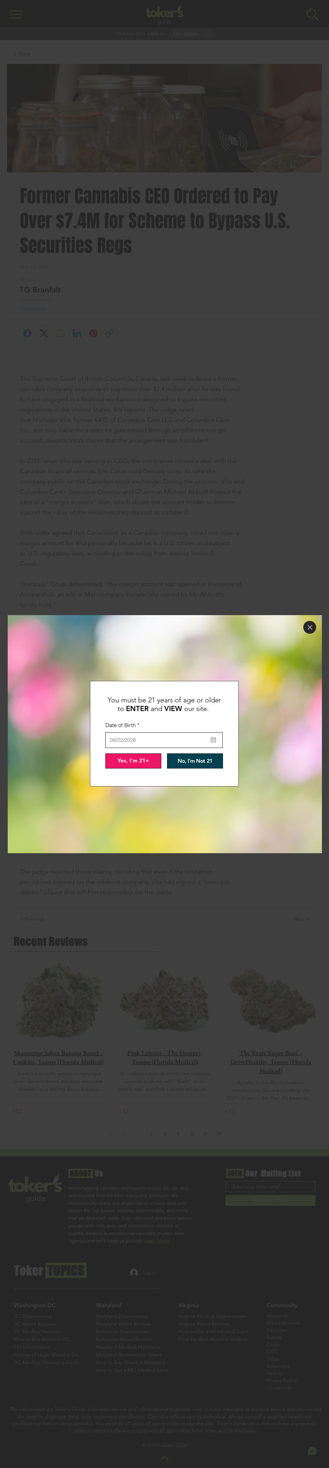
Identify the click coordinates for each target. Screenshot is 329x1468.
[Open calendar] (213, 740)
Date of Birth (123, 725)
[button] (309, 627)
